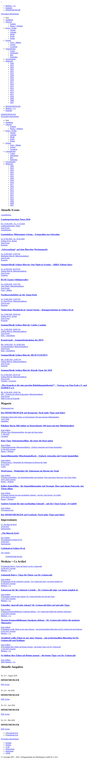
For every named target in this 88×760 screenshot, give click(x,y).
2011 (12, 94)
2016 (12, 84)
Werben (8, 745)
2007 (12, 102)
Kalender (9, 8)
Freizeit (8, 40)
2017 (12, 82)
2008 (12, 100)
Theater (13, 30)
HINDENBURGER (13, 10)
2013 (12, 90)
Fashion (13, 24)
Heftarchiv (9, 61)
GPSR (8, 753)
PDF (3, 684)
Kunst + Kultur (11, 28)
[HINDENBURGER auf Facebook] (12, 733)
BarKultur (13, 57)
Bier (11, 55)
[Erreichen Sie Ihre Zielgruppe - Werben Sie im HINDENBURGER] (14, 557)
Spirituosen (14, 53)
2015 (12, 86)
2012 (12, 92)
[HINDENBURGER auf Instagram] (12, 735)
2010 (12, 96)
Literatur (13, 32)
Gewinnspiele (10, 59)
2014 (12, 88)
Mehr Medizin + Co (8, 662)
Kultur (12, 38)
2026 (12, 63)
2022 (12, 71)
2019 (12, 78)
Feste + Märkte (15, 43)
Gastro (12, 51)
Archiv (7, 684)
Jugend (12, 45)
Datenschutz (10, 749)
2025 (12, 65)
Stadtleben (9, 20)
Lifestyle (9, 22)
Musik (12, 34)
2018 (12, 80)
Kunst (12, 36)
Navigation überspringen (10, 14)
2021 (12, 74)
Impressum (9, 751)
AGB (8, 747)
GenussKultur (11, 49)
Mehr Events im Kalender (10, 398)
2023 (12, 69)
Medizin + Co (11, 6)
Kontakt (8, 743)
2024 (12, 67)
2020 (12, 76)
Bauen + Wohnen (16, 26)
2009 (12, 98)
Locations (13, 47)
